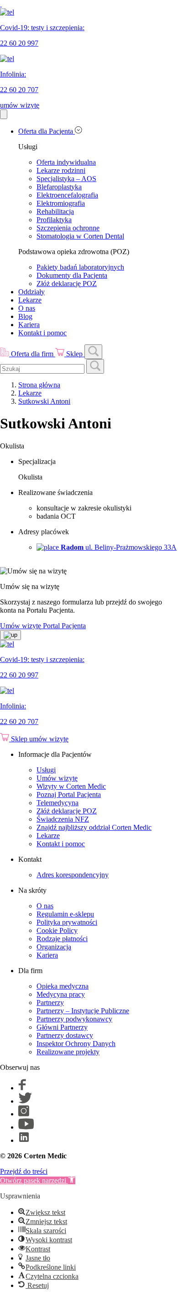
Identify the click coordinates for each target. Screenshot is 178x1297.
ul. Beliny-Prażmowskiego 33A (119, 547)
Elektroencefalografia (67, 195)
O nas (26, 308)
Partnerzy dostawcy (65, 1035)
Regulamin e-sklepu (65, 914)
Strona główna (39, 385)
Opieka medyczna (63, 986)
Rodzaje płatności (62, 939)
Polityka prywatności (67, 922)
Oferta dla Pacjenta (46, 131)
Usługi (46, 770)
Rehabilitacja (55, 211)
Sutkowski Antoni (44, 401)
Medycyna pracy (61, 994)
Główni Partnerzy (62, 1027)
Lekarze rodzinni (61, 170)
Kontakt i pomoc (42, 333)
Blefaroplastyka (59, 187)
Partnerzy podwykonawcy (74, 1019)
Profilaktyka (54, 220)
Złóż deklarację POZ (67, 283)
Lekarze (30, 300)
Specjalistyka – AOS (66, 178)
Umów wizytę (57, 778)
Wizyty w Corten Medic (71, 786)
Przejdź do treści (23, 1171)
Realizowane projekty (68, 1052)
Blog (25, 316)
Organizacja (54, 947)
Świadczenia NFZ (63, 819)
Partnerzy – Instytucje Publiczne (83, 1011)
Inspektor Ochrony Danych (76, 1043)
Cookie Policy (57, 930)
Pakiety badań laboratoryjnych (80, 267)
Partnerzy (50, 1002)
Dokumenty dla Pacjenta (72, 275)
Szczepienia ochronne (68, 228)
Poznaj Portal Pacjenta (69, 794)
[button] (37, 1180)
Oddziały (31, 292)
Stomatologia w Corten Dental (80, 236)
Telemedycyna (58, 803)
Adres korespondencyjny (73, 875)
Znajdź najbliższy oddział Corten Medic (94, 827)
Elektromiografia (61, 203)
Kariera (29, 324)
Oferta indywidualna (66, 162)
